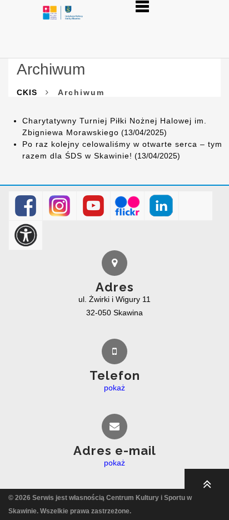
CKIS (27, 92)
